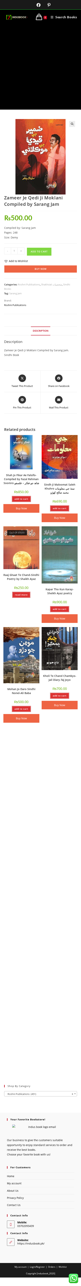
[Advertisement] (40, 67)
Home (10, 1176)
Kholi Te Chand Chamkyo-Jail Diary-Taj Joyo (59, 678)
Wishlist (63, 1266)
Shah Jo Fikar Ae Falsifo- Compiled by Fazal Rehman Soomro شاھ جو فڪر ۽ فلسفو (21, 479)
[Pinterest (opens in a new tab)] (46, 5)
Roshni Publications (29, 284)
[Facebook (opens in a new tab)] (36, 5)
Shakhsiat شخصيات (51, 284)
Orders (51, 1266)
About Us (12, 1190)
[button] (72, 124)
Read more (21, 594)
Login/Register (37, 1266)
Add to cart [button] (21, 498)
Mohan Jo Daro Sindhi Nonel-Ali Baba (21, 691)
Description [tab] (40, 330)
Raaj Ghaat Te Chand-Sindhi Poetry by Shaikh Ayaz (21, 577)
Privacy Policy (15, 1198)
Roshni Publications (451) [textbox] (39, 1094)
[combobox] (40, 1093)
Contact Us (14, 1205)
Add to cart (39, 251)
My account (14, 1183)
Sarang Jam (15, 293)
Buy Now (41, 269)
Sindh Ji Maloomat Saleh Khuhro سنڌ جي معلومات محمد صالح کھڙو (59, 488)
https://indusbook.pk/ (30, 1243)
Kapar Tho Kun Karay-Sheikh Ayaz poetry (60, 591)
